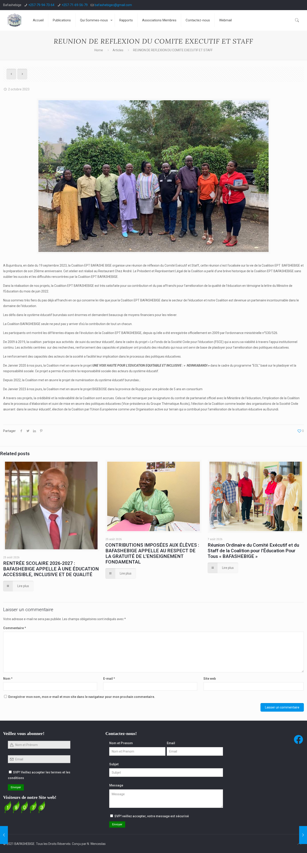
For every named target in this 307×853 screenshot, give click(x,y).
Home (98, 50)
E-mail (109, 678)
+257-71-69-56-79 (75, 5)
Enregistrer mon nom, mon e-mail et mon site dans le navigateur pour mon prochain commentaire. (81, 697)
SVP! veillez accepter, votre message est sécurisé (151, 816)
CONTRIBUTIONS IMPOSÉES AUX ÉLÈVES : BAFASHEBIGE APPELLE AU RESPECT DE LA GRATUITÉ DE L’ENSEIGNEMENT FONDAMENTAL (152, 553)
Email (171, 743)
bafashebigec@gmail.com (113, 5)
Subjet (114, 764)
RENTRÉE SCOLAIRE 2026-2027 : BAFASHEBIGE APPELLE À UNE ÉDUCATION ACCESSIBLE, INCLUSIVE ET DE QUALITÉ (51, 569)
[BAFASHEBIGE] (15, 20)
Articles (118, 50)
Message (116, 785)
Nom (8, 678)
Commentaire (14, 628)
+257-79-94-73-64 (41, 5)
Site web (209, 678)
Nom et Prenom (121, 743)
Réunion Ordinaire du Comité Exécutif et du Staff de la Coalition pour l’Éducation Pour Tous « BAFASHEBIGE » (253, 550)
